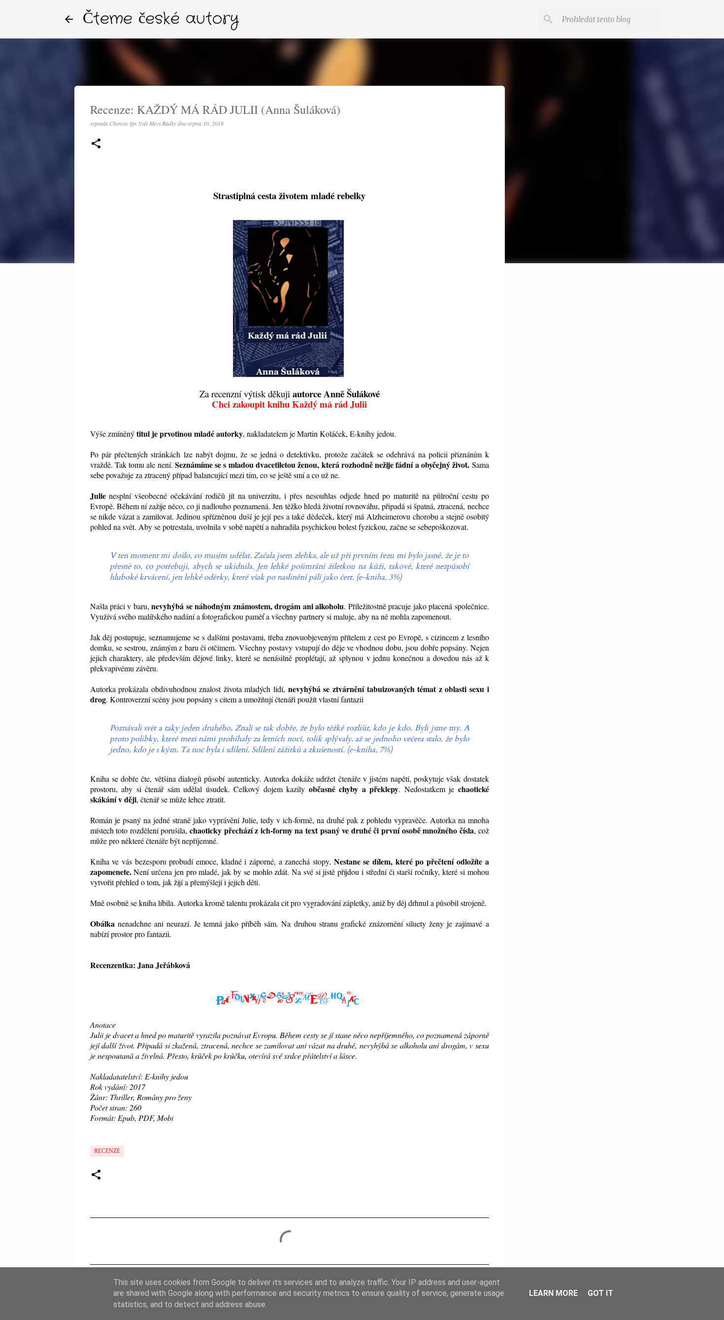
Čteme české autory (161, 19)
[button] (96, 144)
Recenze (107, 1150)
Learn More (553, 1293)
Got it (600, 1293)
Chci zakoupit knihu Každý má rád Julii (289, 404)
